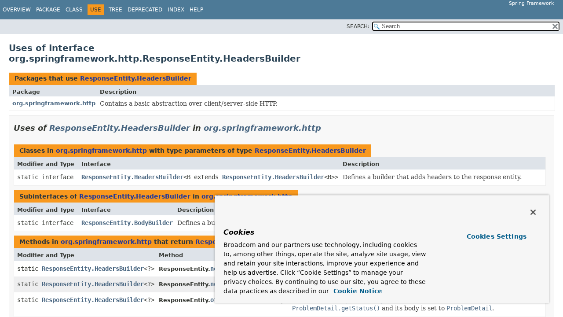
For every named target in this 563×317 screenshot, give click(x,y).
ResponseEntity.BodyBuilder (127, 222)
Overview (17, 10)
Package (48, 10)
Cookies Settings (496, 236)
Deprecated (145, 10)
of (213, 299)
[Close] (533, 212)
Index (176, 10)
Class (74, 10)
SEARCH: (358, 26)
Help (196, 10)
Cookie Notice (356, 291)
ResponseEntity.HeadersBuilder (135, 78)
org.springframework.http (53, 103)
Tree (115, 10)
